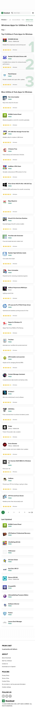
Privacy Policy (5, 675)
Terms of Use (5, 678)
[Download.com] (5, 13)
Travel (23, 19)
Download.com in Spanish (9, 666)
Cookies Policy (6, 681)
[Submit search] (12, 13)
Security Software (16, 19)
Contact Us (5, 663)
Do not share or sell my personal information (13, 684)
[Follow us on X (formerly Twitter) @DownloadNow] (6, 696)
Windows (3, 19)
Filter (3, 30)
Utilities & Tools (29, 19)
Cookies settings (6, 687)
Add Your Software (7, 661)
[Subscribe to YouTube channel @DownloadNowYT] (10, 696)
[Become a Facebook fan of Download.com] (3, 696)
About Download (6, 658)
